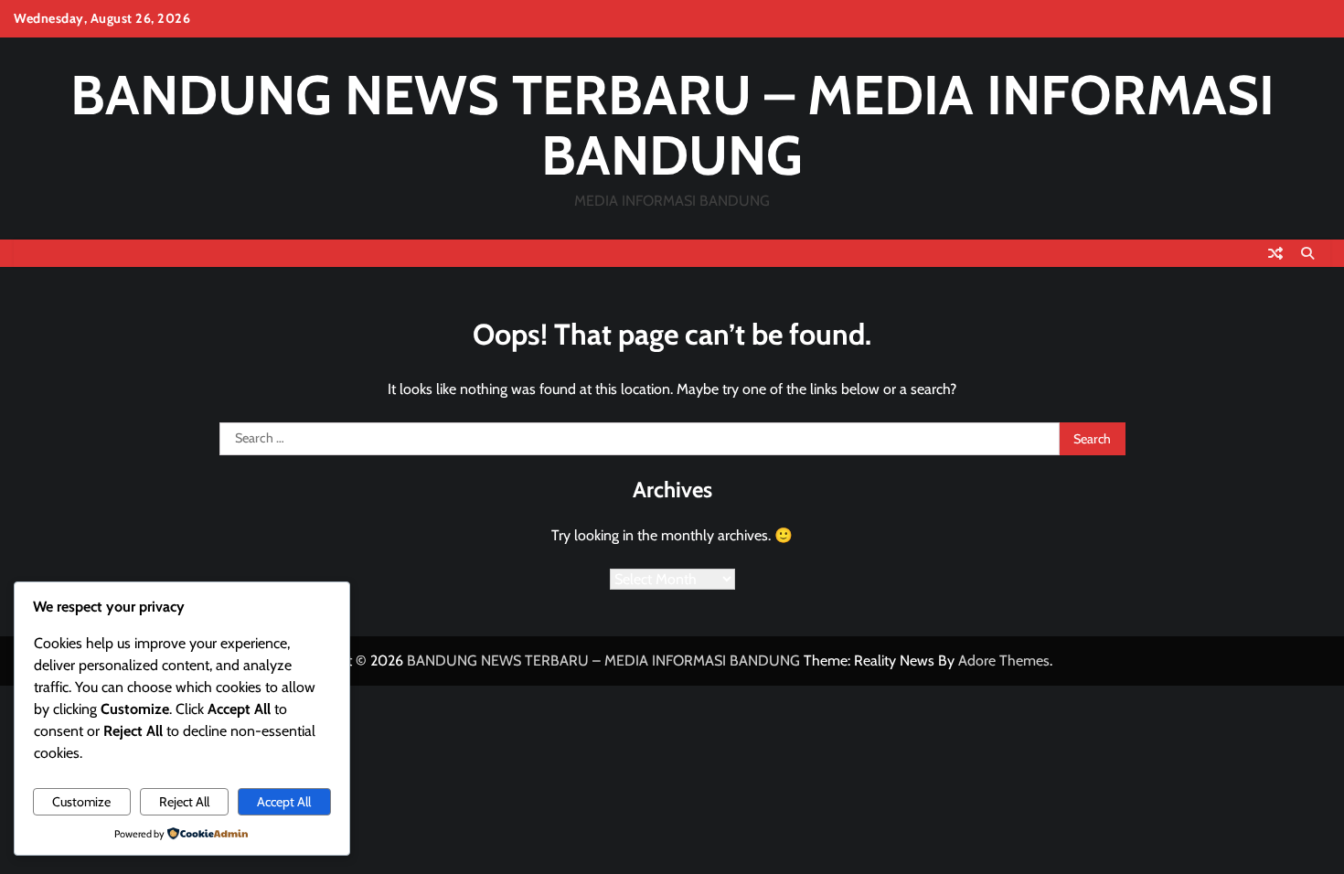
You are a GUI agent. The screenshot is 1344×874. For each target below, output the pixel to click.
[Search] (1307, 253)
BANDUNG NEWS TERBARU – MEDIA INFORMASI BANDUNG (672, 124)
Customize (81, 802)
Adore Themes (1004, 660)
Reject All (184, 802)
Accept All (284, 802)
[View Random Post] (1275, 253)
